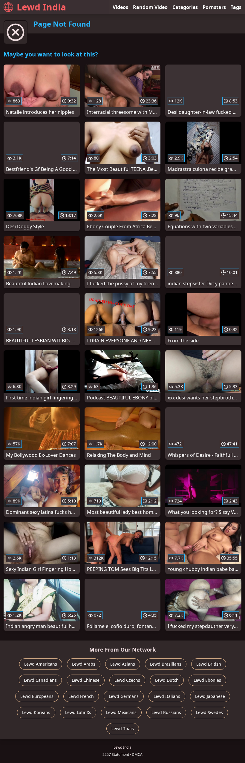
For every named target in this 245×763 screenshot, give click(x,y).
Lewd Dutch (167, 680)
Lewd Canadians (40, 680)
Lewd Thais (122, 728)
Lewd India (41, 7)
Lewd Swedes (209, 712)
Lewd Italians (167, 696)
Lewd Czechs (127, 680)
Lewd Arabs (83, 664)
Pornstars (214, 7)
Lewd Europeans (36, 696)
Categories (185, 7)
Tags (236, 7)
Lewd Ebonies (207, 680)
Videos (120, 7)
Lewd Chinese (85, 680)
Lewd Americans (40, 664)
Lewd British (208, 664)
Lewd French (81, 696)
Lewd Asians (122, 664)
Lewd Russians (166, 712)
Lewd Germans (124, 696)
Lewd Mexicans (121, 712)
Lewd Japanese (210, 696)
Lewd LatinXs (78, 712)
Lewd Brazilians (165, 664)
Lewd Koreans (36, 712)
